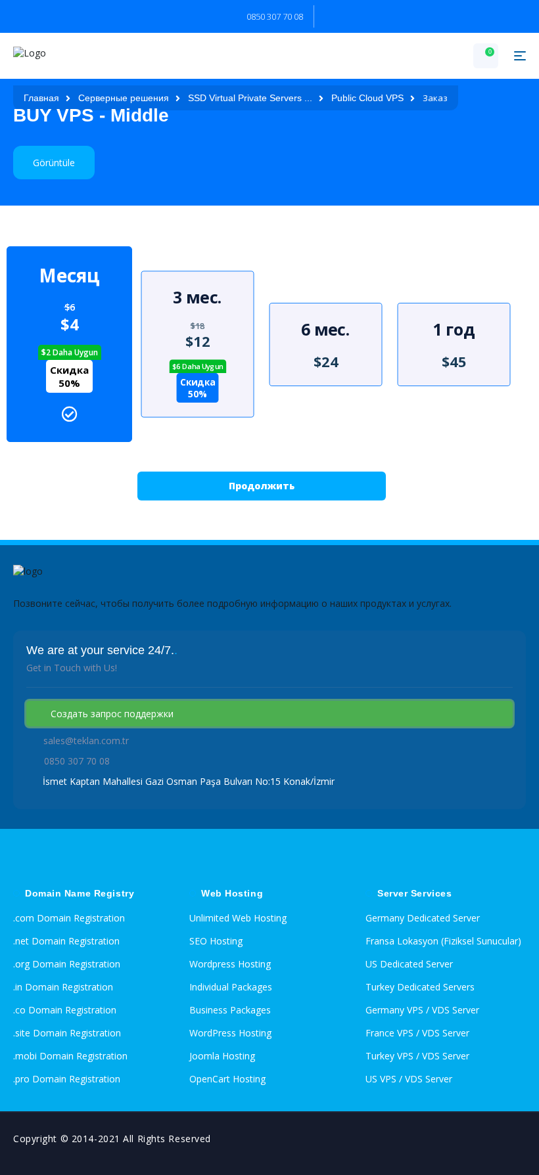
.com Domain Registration (69, 918)
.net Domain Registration (66, 941)
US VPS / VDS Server (408, 1079)
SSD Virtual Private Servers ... (250, 98)
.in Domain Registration (63, 987)
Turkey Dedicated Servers (420, 987)
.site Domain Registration (67, 1033)
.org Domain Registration (66, 964)
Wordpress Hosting (230, 964)
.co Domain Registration (64, 1010)
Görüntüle (54, 162)
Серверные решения (123, 98)
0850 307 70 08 (274, 16)
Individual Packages (230, 987)
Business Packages (230, 1010)
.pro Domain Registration (66, 1079)
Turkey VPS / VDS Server (417, 1056)
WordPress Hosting (230, 1033)
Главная (41, 98)
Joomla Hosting (222, 1056)
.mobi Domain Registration (70, 1056)
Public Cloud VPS (367, 98)
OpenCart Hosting (227, 1079)
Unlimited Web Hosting (238, 918)
